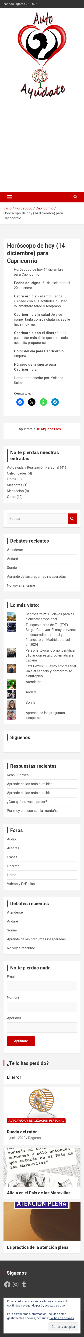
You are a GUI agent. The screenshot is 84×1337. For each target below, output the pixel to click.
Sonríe (12, 568)
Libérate (13, 866)
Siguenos (20, 737)
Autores (13, 848)
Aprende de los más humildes (29, 784)
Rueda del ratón (22, 1131)
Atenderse (15, 550)
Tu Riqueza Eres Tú (51, 429)
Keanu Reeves (18, 775)
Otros (11, 497)
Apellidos (14, 1018)
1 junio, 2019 (16, 1138)
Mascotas (14, 485)
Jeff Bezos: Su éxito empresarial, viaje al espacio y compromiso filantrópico (51, 671)
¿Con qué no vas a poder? (27, 802)
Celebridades (17, 473)
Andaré (12, 559)
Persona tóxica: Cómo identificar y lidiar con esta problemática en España (51, 655)
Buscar (72, 518)
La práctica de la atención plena (37, 1247)
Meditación (15, 491)
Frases (12, 857)
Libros (12, 479)
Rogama (34, 1138)
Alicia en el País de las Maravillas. (39, 1192)
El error (14, 1077)
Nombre (13, 997)
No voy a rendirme (21, 585)
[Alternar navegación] (10, 197)
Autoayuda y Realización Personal (33, 467)
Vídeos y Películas (21, 884)
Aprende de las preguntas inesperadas (36, 576)
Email (11, 977)
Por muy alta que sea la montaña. (32, 811)
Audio (11, 839)
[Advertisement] (42, 145)
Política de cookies (61, 1318)
